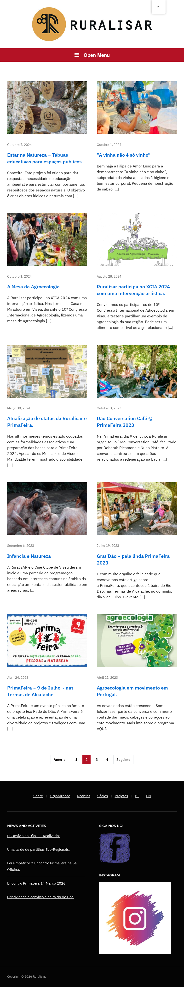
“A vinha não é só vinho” (123, 155)
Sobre (38, 796)
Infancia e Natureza (29, 556)
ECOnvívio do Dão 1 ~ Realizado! (33, 835)
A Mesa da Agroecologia (33, 286)
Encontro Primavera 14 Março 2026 (36, 883)
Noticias (83, 796)
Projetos (121, 796)
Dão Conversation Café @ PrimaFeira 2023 (125, 421)
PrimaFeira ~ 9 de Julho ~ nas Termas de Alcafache (40, 691)
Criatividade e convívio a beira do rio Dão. (40, 897)
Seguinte (123, 759)
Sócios (102, 796)
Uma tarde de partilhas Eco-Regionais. (38, 849)
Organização (60, 796)
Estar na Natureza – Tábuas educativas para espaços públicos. (45, 158)
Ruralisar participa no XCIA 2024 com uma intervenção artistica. (133, 290)
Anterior (60, 759)
